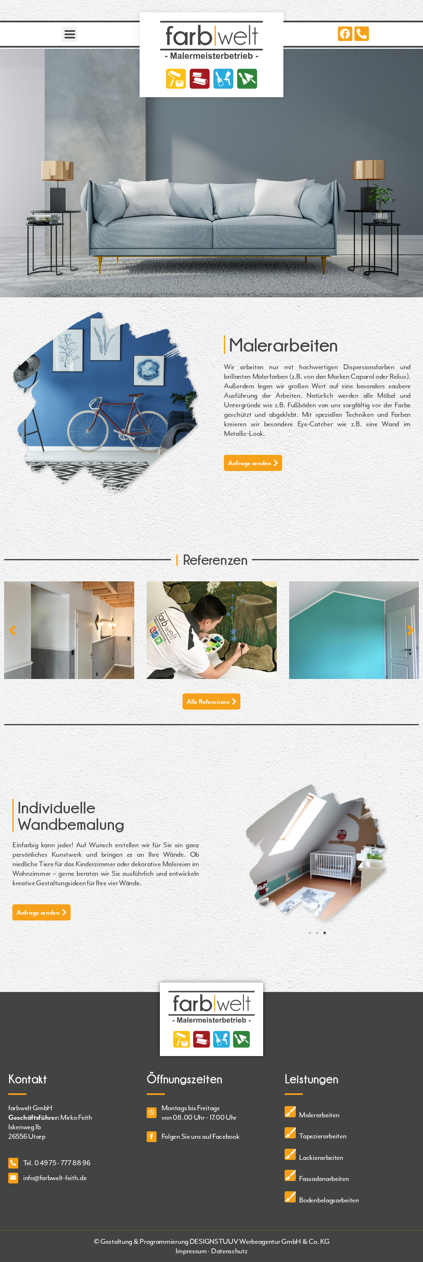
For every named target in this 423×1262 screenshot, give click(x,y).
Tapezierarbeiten (322, 1135)
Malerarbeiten (319, 1114)
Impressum (191, 1250)
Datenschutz (229, 1250)
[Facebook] (345, 33)
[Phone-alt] (361, 33)
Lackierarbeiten (321, 1157)
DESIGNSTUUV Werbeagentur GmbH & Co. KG (260, 1241)
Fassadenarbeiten (324, 1178)
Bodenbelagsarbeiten (329, 1200)
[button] (253, 463)
